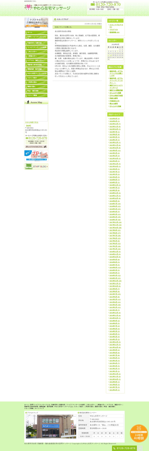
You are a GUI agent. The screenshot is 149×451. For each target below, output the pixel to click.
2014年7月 (113, 326)
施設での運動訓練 (116, 90)
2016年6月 (113, 267)
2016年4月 (113, 273)
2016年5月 (113, 270)
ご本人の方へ (32, 52)
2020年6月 (113, 180)
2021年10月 (114, 166)
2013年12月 (114, 342)
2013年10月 (114, 347)
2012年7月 (113, 387)
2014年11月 (114, 315)
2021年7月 (113, 172)
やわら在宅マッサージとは (36, 73)
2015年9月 (113, 289)
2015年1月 (113, 310)
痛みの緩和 (114, 103)
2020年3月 (113, 182)
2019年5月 (113, 190)
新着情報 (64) (114, 32)
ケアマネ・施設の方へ (35, 60)
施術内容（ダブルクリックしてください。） (116, 80)
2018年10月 (114, 198)
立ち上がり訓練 (115, 93)
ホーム (29, 32)
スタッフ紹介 (32, 78)
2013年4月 (113, 363)
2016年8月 (113, 262)
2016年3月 (113, 275)
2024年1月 (113, 140)
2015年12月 (114, 281)
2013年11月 (114, 345)
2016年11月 (114, 254)
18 (111, 55)
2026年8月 (113, 119)
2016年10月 (114, 257)
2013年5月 (113, 361)
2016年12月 (114, 252)
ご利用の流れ (32, 82)
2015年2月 (113, 307)
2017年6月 (113, 238)
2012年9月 (113, 382)
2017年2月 (113, 246)
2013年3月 (113, 366)
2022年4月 (113, 161)
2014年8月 (113, 323)
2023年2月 (113, 156)
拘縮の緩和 (114, 98)
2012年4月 (113, 390)
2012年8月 (113, 385)
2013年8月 (113, 353)
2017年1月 (113, 249)
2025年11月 (114, 126)
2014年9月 (113, 321)
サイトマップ (39, 408)
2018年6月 (113, 206)
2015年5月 (113, 299)
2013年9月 (113, 350)
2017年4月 (113, 243)
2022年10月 (114, 158)
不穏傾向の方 (114, 101)
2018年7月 (113, 204)
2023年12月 (114, 142)
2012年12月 (114, 374)
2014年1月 (113, 339)
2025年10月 (114, 129)
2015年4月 (113, 302)
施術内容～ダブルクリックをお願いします (116, 73)
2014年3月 (113, 334)
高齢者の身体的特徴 (34, 65)
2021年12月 (114, 164)
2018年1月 (113, 220)
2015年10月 (114, 286)
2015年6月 (113, 297)
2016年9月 (113, 259)
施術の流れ (31, 86)
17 (108, 55)
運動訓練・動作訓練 (34, 69)
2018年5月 (113, 209)
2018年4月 (113, 212)
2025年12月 (114, 124)
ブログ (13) (114, 30)
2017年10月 (114, 228)
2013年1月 (113, 371)
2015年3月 (113, 305)
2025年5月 (113, 137)
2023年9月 (113, 150)
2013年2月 (113, 369)
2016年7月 (113, 265)
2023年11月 (114, 145)
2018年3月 (113, 214)
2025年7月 (113, 132)
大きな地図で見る (31, 122)
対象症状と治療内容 (34, 43)
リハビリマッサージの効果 (36, 47)
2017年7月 (113, 236)
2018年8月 (113, 201)
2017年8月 (113, 233)
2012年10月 (114, 379)
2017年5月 (113, 241)
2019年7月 (113, 188)
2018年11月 (114, 196)
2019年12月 (114, 185)
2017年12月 (114, 222)
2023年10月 (114, 148)
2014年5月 (113, 331)
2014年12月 (114, 313)
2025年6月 (113, 134)
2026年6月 (113, 121)
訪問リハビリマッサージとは (36, 37)
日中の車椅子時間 (116, 96)
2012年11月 (114, 376)
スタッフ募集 (32, 95)
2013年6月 (113, 358)
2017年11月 (114, 225)
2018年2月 (113, 217)
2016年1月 (113, 278)
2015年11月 (114, 283)
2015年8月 (113, 291)
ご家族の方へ (32, 56)
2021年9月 (113, 169)
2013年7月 (113, 355)
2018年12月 (114, 193)
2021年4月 (113, 177)
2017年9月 (113, 230)
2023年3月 (113, 153)
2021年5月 (113, 174)
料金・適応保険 (33, 91)
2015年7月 (113, 294)
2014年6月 (113, 329)
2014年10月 (114, 318)
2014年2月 (113, 337)
